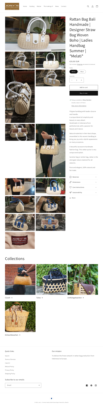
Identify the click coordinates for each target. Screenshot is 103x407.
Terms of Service (10, 359)
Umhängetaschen (74, 297)
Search (7, 356)
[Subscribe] (39, 385)
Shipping (79, 64)
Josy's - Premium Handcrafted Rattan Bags (48, 402)
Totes (38, 297)
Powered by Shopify (64, 402)
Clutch (7, 297)
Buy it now (84, 93)
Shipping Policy (10, 374)
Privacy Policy (9, 370)
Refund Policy (9, 366)
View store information (79, 106)
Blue (82, 72)
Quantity (72, 76)
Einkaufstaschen (11, 335)
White (74, 72)
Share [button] (74, 198)
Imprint (7, 363)
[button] (88, 6)
